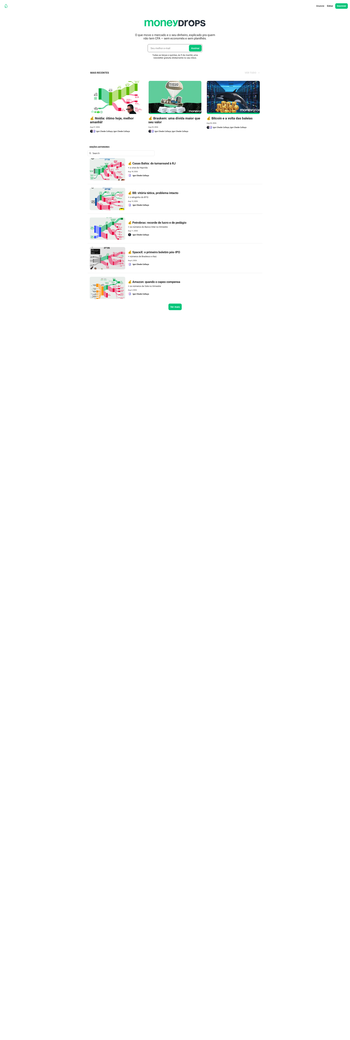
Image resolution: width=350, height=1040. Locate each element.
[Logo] (6, 6)
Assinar (195, 48)
